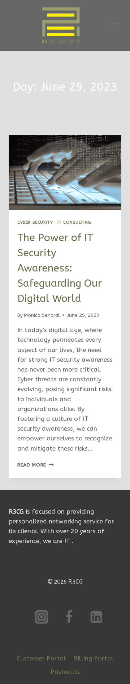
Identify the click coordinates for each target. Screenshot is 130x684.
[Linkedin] (96, 617)
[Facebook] (69, 617)
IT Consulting (74, 222)
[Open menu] (114, 25)
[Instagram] (41, 617)
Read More (35, 465)
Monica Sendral (42, 315)
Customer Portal (41, 658)
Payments (65, 671)
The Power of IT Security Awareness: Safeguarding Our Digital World (59, 268)
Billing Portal (93, 658)
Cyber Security (35, 222)
